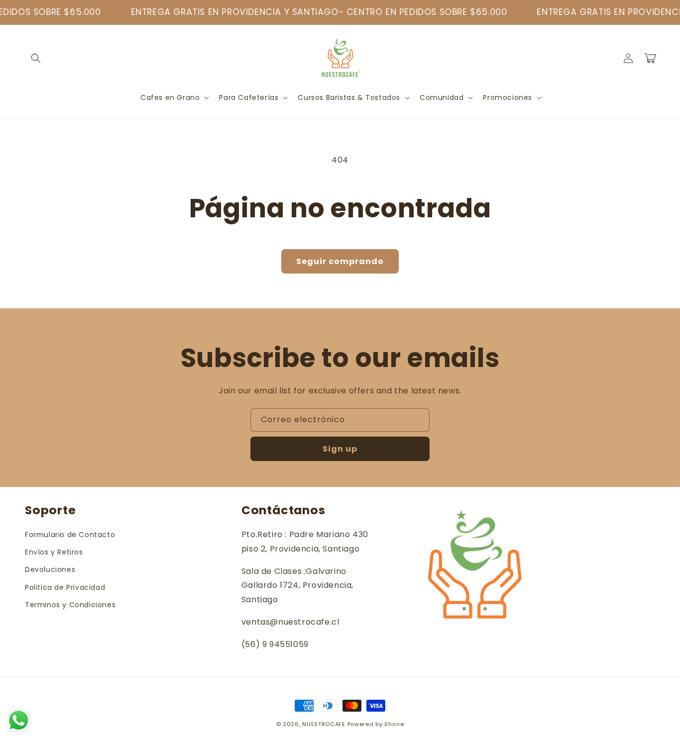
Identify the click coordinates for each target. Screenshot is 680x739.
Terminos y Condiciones (70, 605)
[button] (36, 58)
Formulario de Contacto (70, 535)
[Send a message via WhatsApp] (18, 720)
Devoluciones (50, 569)
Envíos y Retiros (54, 552)
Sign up (340, 449)
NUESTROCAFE (323, 724)
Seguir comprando (340, 261)
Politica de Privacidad (65, 587)
